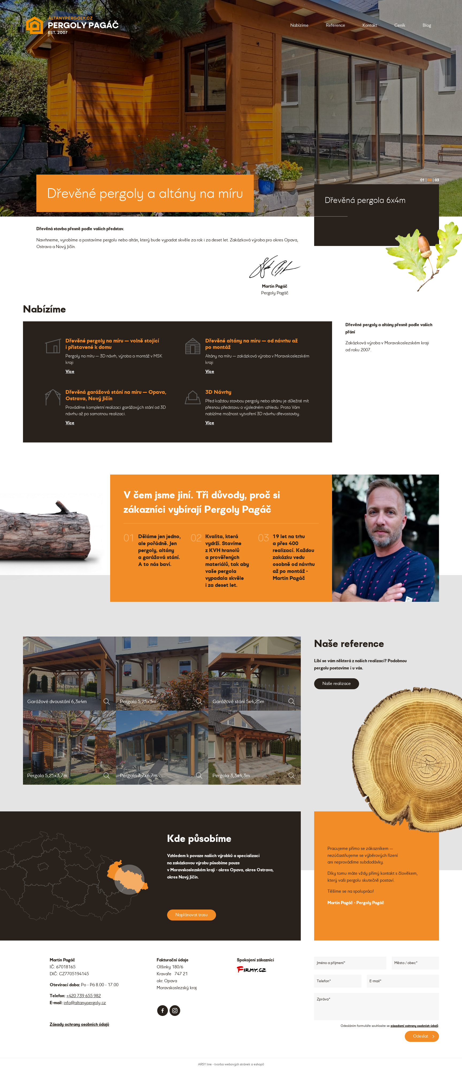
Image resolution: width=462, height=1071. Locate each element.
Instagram (175, 1010)
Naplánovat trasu (191, 915)
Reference (335, 25)
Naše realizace (336, 683)
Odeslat (420, 1036)
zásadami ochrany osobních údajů (414, 1026)
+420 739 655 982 (83, 996)
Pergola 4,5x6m (348, 229)
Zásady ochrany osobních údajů (79, 1024)
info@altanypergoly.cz (85, 1002)
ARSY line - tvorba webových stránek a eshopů (231, 1064)
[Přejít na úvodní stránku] (72, 25)
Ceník (399, 25)
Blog (427, 25)
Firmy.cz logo (251, 969)
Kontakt (370, 25)
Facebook (162, 1010)
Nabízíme (299, 25)
